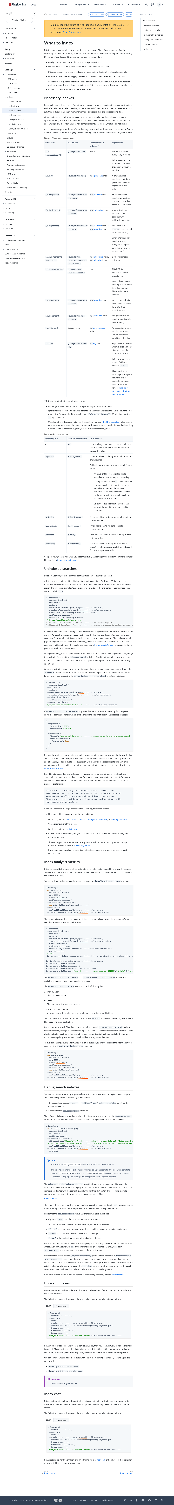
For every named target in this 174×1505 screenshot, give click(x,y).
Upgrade (8, 63)
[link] (17, 4)
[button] (160, 4)
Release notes (11, 38)
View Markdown (116, 14)
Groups (10, 138)
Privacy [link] (83, 1500)
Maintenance (10, 203)
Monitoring (9, 212)
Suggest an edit (98, 14)
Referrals (11, 160)
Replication (11, 151)
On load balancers (15, 183)
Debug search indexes (67, 560)
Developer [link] (100, 4)
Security (8, 192)
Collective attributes (15, 147)
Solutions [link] (117, 4)
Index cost (148, 49)
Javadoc (8, 245)
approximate (99, 328)
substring (98, 210)
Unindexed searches (152, 30)
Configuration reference (15, 240)
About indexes (15, 101)
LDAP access (12, 83)
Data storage (12, 133)
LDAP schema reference (15, 254)
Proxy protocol (13, 178)
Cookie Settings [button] (107, 1500)
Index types (14, 106)
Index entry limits (82, 845)
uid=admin (60, 897)
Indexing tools (15, 115)
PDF (130, 14)
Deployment (10, 54)
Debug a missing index (18, 129)
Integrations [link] (82, 4)
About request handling (17, 187)
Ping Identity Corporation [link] (36, 1500)
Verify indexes (15, 124)
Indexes (10, 97)
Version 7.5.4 (18, 20)
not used (101, 1459)
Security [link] (93, 1500)
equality (98, 194)
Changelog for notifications (18, 156)
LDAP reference (11, 249)
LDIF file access (13, 88)
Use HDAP (9, 228)
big (94, 343)
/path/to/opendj (76, 608)
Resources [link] (134, 4)
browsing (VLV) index (103, 645)
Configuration (10, 74)
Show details (51, 1198)
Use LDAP (9, 224)
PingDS (9, 13)
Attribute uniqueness (16, 165)
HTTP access (12, 79)
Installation (9, 58)
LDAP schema (12, 92)
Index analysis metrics (54, 768)
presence (98, 175)
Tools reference (11, 263)
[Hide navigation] (34, 13)
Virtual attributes (14, 142)
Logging (8, 208)
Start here (9, 33)
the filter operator (111, 422)
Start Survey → (71, 32)
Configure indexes (16, 120)
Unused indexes (151, 44)
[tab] (48, 1306)
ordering (98, 229)
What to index (15, 110)
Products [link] (64, 4)
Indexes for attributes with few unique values (121, 391)
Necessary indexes (152, 25)
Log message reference (15, 258)
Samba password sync (16, 169)
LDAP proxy (11, 174)
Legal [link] (74, 1500)
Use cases (9, 42)
